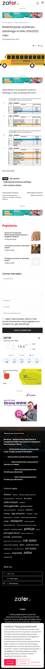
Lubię (39, 573)
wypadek (17, 553)
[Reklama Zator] (19, 406)
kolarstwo (21, 510)
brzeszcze (19, 499)
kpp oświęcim (18, 513)
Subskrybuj (37, 583)
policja (29, 529)
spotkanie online (32, 545)
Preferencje (35, 662)
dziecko (22, 502)
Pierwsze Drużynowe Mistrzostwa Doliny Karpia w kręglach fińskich (16, 235)
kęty (36, 514)
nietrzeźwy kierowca (29, 517)
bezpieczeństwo (9, 499)
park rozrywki (29, 521)
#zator (7, 494)
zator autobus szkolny (12, 185)
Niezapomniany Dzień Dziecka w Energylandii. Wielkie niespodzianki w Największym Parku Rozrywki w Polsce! (22, 441)
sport (22, 545)
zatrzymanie (8, 557)
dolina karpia (11, 502)
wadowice (7, 553)
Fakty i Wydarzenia (21, 23)
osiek (6, 521)
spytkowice (8, 549)
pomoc (38, 529)
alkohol (15, 495)
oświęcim (16, 521)
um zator (31, 548)
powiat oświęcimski (27, 533)
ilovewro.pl (7, 439)
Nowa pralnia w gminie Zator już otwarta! (23, 457)
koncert (29, 510)
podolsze (7, 529)
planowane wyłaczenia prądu (27, 525)
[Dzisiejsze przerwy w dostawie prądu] (35, 261)
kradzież (30, 514)
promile (7, 537)
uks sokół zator (18, 549)
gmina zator (26, 506)
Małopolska (8, 517)
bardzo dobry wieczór (27, 495)
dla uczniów (15, 178)
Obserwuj (37, 578)
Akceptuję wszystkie (10, 662)
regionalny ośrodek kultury (12, 541)
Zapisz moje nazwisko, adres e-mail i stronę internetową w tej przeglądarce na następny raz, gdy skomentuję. (21, 321)
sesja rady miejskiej (11, 545)
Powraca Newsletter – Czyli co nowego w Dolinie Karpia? (11, 197)
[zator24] (10, 3)
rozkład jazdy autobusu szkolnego (17, 182)
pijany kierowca (9, 525)
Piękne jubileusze (37, 195)
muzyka (16, 517)
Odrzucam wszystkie (23, 662)
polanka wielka (16, 529)
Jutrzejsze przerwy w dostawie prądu (17, 247)
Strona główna (7, 23)
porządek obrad (12, 533)
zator (28, 552)
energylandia (11, 506)
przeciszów (17, 537)
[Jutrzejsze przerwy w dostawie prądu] (35, 249)
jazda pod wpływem (10, 510)
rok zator (30, 540)
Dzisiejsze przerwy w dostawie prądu (17, 259)
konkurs (7, 514)
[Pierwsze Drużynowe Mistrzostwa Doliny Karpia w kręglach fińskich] (35, 236)
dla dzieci (28, 498)
